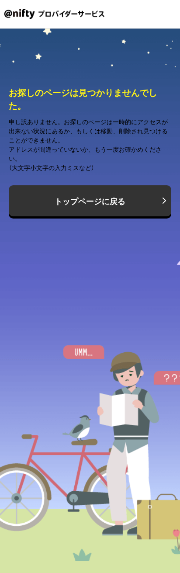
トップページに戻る (90, 201)
